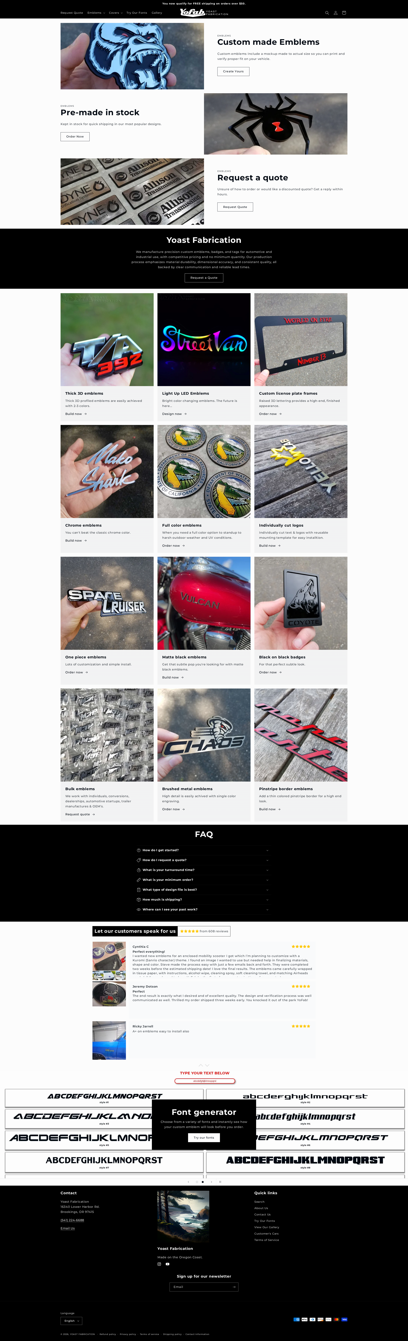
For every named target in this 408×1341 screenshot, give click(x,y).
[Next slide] (211, 1181)
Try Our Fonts (264, 1221)
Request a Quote (204, 277)
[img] (189, 931)
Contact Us (262, 1214)
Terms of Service (266, 1240)
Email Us (68, 1228)
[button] (96, 13)
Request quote (77, 814)
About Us (261, 1208)
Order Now (75, 136)
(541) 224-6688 (72, 1220)
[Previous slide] (188, 1181)
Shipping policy (172, 1334)
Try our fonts (204, 1137)
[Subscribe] (234, 1287)
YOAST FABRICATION (82, 1334)
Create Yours (233, 71)
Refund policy (108, 1334)
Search (259, 1201)
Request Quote (235, 207)
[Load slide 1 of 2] (197, 1182)
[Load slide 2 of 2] (203, 1182)
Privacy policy (128, 1334)
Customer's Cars (266, 1233)
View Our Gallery (266, 1227)
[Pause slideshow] (219, 1181)
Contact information (197, 1334)
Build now (73, 414)
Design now (172, 414)
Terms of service (149, 1334)
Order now (268, 414)
